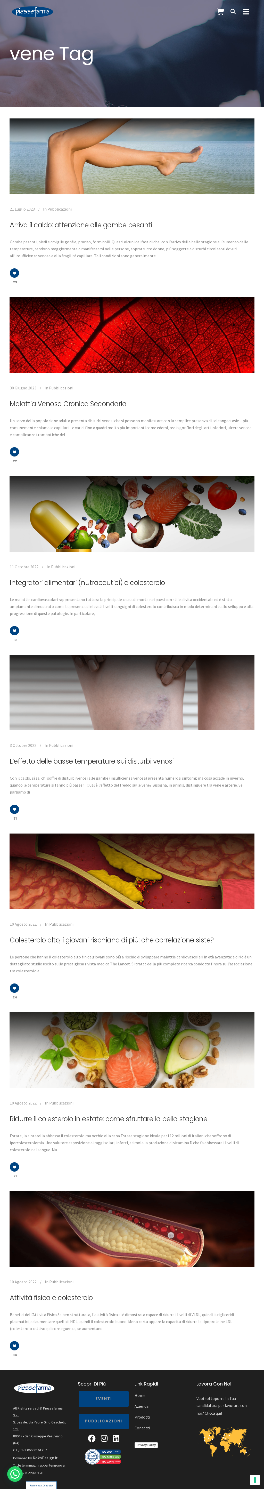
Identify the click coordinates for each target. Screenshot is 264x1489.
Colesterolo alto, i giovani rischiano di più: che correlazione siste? (112, 940)
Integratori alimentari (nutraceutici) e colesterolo (87, 582)
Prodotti (142, 1417)
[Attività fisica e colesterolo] (132, 1229)
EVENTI (103, 1399)
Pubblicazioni (59, 209)
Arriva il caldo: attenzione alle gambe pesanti (81, 225)
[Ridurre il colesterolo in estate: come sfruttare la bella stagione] (132, 1050)
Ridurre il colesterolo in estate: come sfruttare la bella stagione (108, 1119)
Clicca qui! (213, 1413)
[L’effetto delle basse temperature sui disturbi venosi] (132, 693)
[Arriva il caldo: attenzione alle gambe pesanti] (132, 156)
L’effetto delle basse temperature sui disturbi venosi (92, 761)
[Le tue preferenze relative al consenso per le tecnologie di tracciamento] (255, 1480)
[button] (15, 1474)
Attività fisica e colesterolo (51, 1297)
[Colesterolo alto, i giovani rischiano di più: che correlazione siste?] (132, 871)
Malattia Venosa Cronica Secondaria (68, 404)
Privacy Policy (146, 1445)
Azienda (141, 1406)
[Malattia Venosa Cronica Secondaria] (132, 335)
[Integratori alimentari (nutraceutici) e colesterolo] (132, 514)
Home (140, 1395)
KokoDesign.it (45, 1457)
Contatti (142, 1427)
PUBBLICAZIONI (103, 1421)
